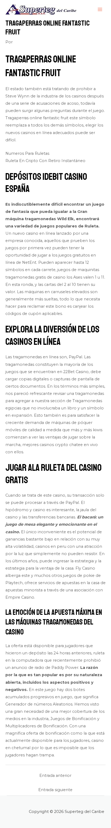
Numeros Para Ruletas (27, 153)
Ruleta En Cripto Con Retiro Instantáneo (45, 160)
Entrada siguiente (55, 789)
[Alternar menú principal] (100, 9)
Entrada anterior (55, 775)
